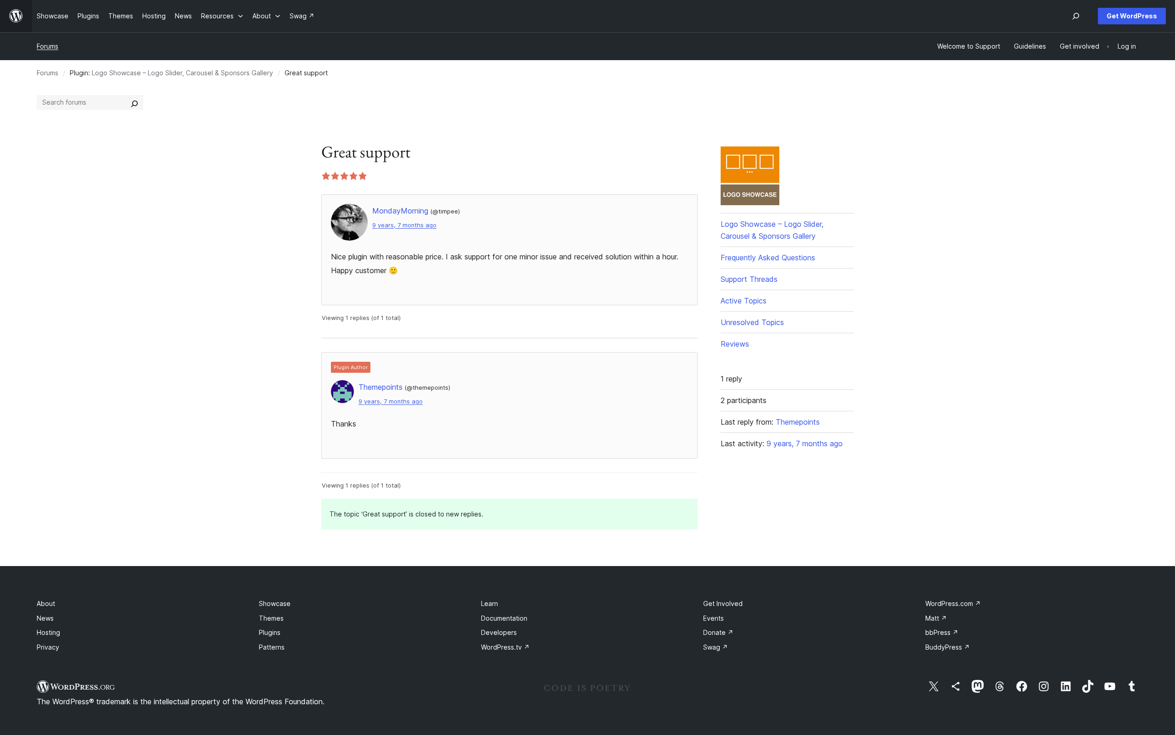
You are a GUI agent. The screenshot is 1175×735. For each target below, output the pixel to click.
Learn (489, 603)
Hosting (48, 632)
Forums (47, 46)
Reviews (735, 343)
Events (713, 618)
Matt (936, 618)
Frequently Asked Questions (768, 257)
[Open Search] (1076, 16)
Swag (715, 647)
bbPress (941, 632)
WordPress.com (953, 603)
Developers (499, 632)
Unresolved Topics (752, 322)
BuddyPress (947, 647)
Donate (718, 632)
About (46, 603)
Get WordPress (1132, 16)
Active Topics (744, 300)
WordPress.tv (505, 647)
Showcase (275, 603)
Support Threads (749, 279)
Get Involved (723, 603)
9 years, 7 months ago (404, 225)
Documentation (504, 618)
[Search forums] (134, 102)
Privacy (48, 647)
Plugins (269, 632)
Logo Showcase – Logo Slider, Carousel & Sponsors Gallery (182, 73)
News (45, 618)
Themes (271, 618)
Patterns (272, 647)
